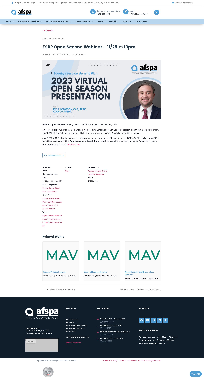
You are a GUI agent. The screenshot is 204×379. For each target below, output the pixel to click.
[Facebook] (141, 320)
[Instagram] (153, 320)
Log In (132, 11)
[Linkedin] (159, 320)
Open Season (52, 191)
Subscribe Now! (73, 342)
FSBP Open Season (54, 202)
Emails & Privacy (110, 360)
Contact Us (141, 21)
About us (126, 21)
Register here (73, 144)
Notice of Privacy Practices (149, 360)
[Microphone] (165, 320)
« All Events (47, 30)
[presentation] (61, 255)
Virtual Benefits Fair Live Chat (62, 289)
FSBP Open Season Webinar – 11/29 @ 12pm (139, 289)
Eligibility (113, 21)
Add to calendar (54, 155)
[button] (156, 12)
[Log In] (126, 11)
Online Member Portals (57, 21)
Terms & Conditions (127, 360)
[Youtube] (147, 320)
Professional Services (28, 21)
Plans (8, 21)
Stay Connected (83, 21)
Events (101, 21)
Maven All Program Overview (54, 272)
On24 (67, 171)
